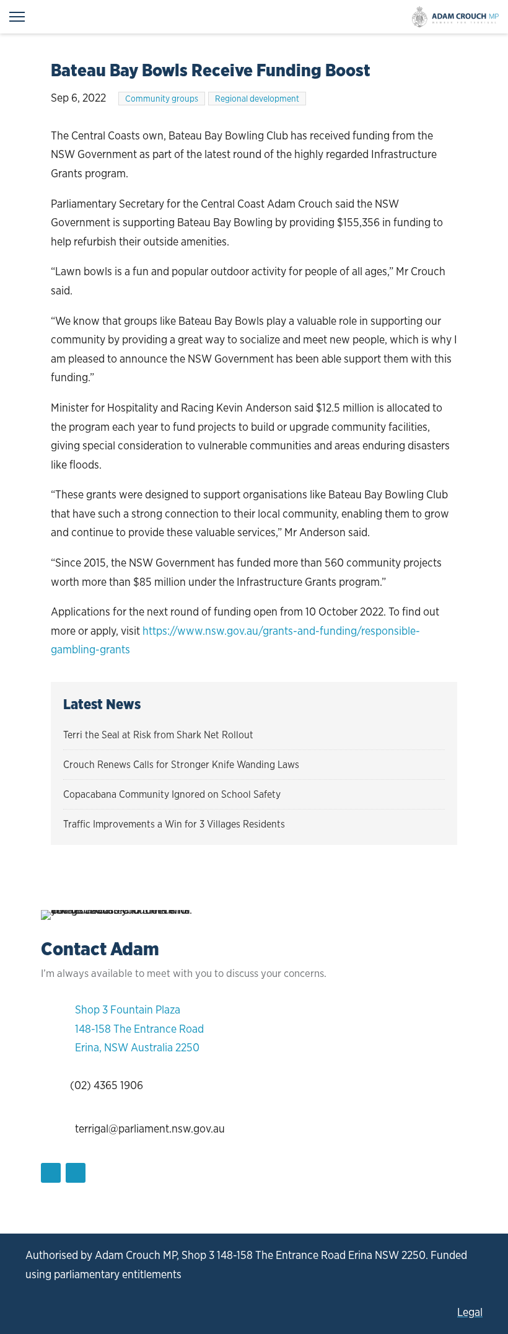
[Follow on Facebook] (51, 1173)
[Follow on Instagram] (75, 1173)
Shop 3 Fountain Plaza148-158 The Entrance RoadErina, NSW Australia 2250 (139, 1028)
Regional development (257, 99)
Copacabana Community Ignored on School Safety (172, 794)
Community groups (161, 99)
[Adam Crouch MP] (455, 16)
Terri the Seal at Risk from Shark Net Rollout (158, 735)
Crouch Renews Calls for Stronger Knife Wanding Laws (181, 765)
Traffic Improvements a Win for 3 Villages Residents (174, 824)
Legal (470, 1312)
